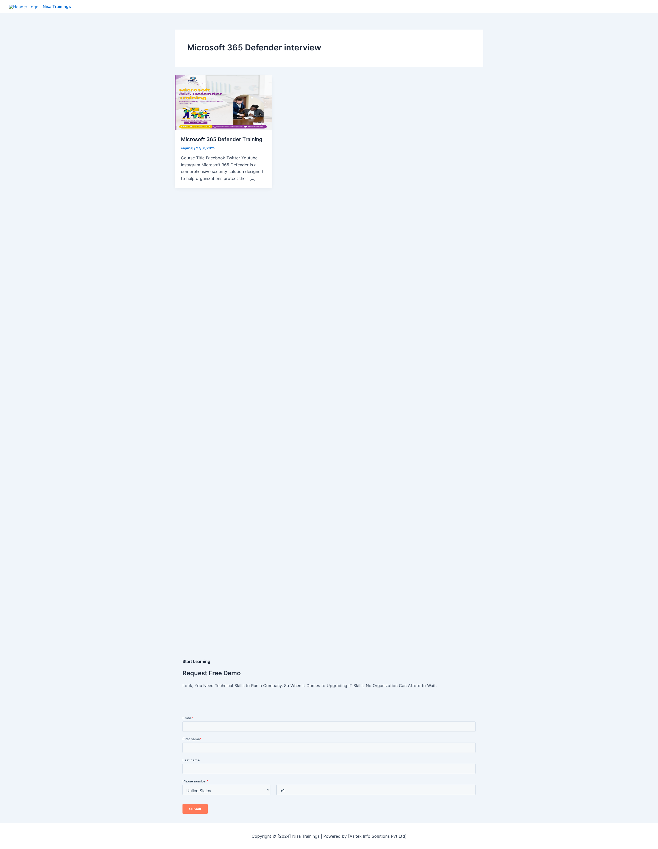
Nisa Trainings (57, 6)
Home (539, 6)
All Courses (564, 6)
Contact (637, 6)
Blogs (589, 6)
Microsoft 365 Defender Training (221, 139)
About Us (612, 6)
